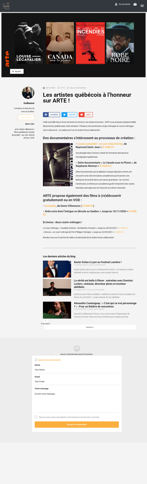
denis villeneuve (26, 129)
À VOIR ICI (108, 147)
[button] (51, 114)
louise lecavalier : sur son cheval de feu (23, 135)
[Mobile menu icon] (142, 5)
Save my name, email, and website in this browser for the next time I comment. (69, 417)
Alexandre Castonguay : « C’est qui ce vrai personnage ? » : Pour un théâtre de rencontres (105, 305)
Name (37, 365)
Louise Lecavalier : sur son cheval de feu (100, 143)
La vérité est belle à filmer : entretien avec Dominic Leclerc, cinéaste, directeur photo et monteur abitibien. (103, 283)
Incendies (50, 205)
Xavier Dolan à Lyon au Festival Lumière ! (98, 262)
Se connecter (124, 4)
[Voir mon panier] (135, 4)
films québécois (21, 132)
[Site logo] (6, 5)
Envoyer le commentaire (77, 424)
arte (16, 129)
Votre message (42, 388)
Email (37, 377)
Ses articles (26, 117)
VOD (32, 138)
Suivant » (90, 327)
